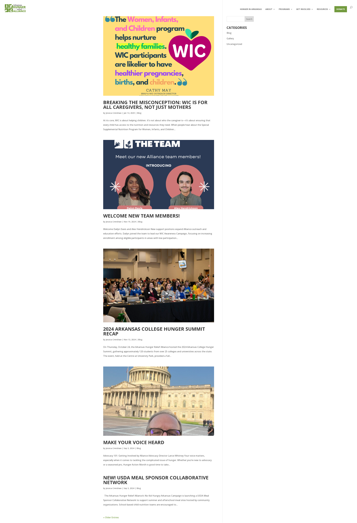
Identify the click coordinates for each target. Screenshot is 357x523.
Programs (284, 9)
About (268, 9)
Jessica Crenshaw (113, 113)
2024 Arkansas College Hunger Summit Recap (154, 331)
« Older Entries (111, 517)
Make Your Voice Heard (133, 442)
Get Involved (303, 9)
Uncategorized (234, 44)
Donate (341, 9)
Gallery (230, 38)
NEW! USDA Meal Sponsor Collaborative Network (155, 480)
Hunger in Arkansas (251, 9)
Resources (322, 9)
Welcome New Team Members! (141, 216)
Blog (139, 113)
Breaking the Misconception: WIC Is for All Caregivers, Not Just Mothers (155, 104)
